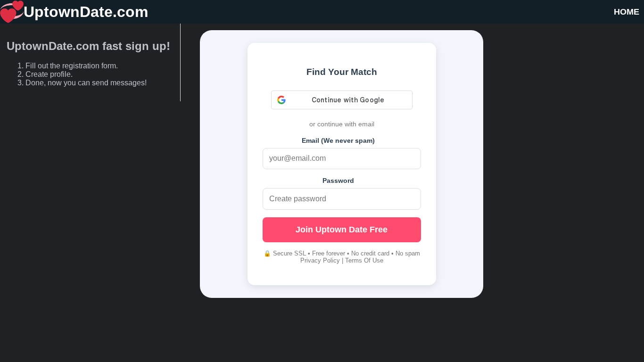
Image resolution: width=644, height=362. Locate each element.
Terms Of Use (364, 260)
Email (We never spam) (338, 140)
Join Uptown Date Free (342, 229)
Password (338, 180)
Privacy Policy (320, 260)
